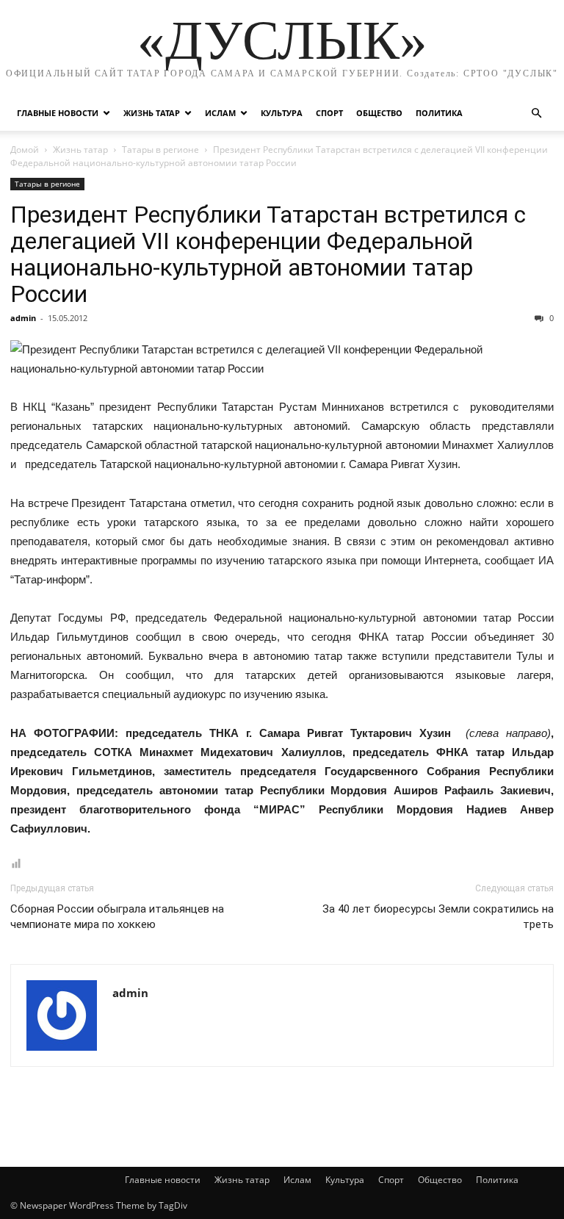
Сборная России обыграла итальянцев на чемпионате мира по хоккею (117, 916)
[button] (536, 114)
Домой (24, 149)
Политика (439, 112)
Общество (379, 112)
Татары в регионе (160, 149)
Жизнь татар (151, 112)
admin (23, 317)
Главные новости (57, 112)
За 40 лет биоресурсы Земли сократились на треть (438, 916)
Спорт (329, 112)
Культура (282, 112)
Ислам (220, 112)
